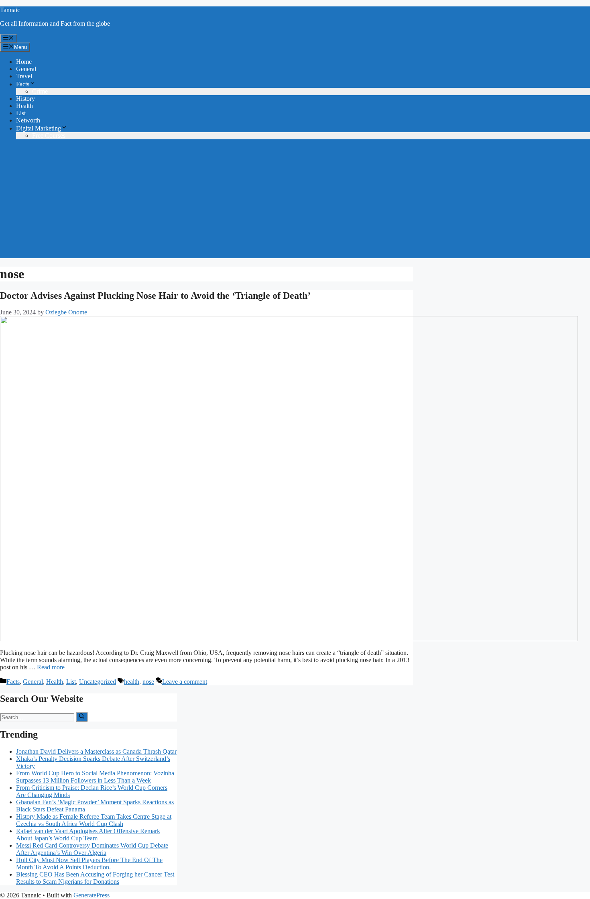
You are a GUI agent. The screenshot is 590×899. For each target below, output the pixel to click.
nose (148, 681)
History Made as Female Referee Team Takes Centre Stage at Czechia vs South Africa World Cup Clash (93, 820)
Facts (22, 84)
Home (24, 61)
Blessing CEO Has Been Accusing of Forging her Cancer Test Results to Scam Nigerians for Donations (95, 878)
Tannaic (10, 9)
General (26, 68)
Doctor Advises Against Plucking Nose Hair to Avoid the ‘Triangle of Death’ (155, 295)
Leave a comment (184, 681)
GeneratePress (91, 895)
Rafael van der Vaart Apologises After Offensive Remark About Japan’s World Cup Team (88, 835)
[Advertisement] (295, 202)
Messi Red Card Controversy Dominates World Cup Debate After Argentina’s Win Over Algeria (92, 849)
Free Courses (48, 135)
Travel (24, 76)
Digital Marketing (38, 128)
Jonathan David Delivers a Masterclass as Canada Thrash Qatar (96, 751)
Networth (28, 120)
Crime (40, 91)
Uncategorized (97, 681)
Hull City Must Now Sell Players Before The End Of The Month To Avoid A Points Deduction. (89, 863)
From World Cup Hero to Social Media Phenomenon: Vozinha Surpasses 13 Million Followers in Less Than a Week (95, 777)
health (131, 681)
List (21, 113)
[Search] (81, 716)
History (25, 98)
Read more (51, 667)
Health (24, 105)
